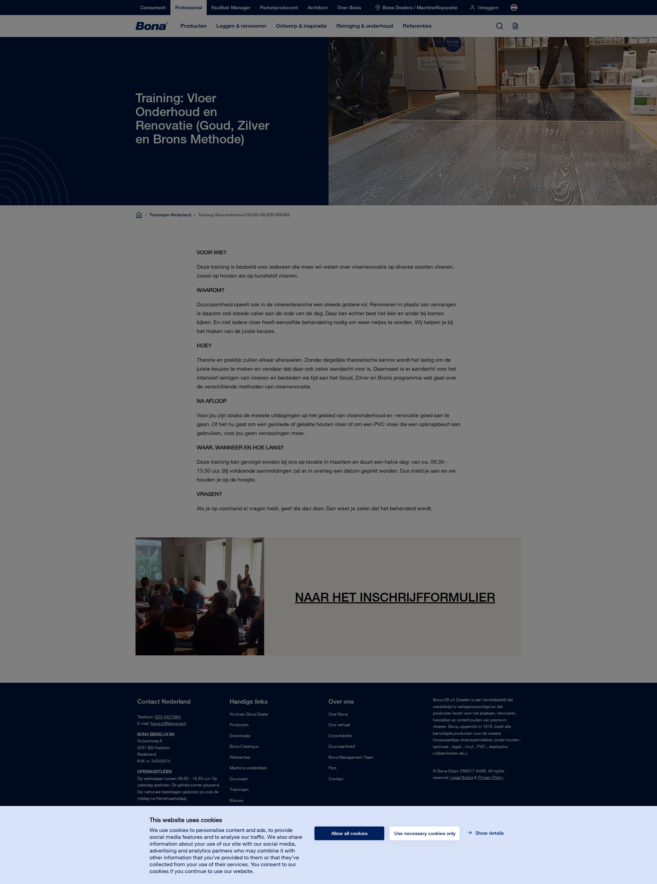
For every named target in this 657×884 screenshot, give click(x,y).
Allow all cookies (349, 833)
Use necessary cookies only (424, 833)
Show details (489, 833)
